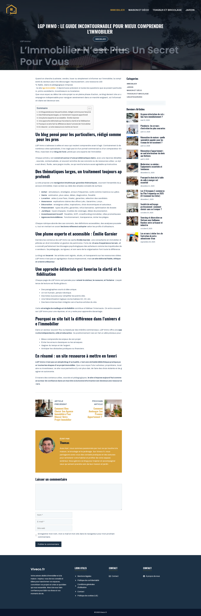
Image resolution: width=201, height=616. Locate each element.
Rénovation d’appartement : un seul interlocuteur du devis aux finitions (153, 153)
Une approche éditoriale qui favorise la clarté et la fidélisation (64, 121)
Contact (80, 592)
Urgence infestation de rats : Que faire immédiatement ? (153, 115)
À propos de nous (153, 576)
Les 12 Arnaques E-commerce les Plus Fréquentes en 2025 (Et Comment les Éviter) (152, 193)
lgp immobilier (49, 88)
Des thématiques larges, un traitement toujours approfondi (63, 115)
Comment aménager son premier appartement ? (95, 413)
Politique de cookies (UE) (87, 596)
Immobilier (117, 10)
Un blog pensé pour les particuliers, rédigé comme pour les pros (65, 112)
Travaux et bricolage (167, 10)
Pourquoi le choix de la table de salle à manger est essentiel (152, 180)
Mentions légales (84, 576)
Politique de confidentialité (88, 580)
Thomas (122, 50)
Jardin (190, 10)
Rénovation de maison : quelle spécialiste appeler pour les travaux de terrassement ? (153, 140)
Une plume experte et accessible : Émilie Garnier (59, 118)
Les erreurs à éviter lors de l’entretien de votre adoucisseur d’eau (152, 236)
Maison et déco (138, 10)
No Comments (101, 50)
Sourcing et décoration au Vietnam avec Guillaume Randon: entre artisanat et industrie (152, 221)
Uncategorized (134, 97)
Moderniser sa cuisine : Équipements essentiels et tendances (151, 167)
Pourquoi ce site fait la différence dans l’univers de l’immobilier (64, 124)
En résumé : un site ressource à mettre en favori (58, 127)
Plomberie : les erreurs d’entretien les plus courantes (153, 127)
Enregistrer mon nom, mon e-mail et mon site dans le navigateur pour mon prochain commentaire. (76, 535)
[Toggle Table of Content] (88, 108)
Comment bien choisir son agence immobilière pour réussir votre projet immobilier (64, 414)
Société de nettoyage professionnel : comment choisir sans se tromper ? (151, 207)
